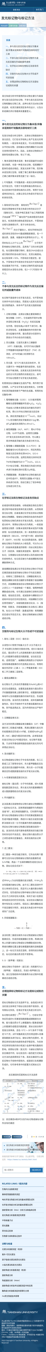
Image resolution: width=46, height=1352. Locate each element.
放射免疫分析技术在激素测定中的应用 (17, 1285)
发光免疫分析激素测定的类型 (18, 1145)
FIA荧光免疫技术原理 (10, 1296)
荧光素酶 (5, 1225)
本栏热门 (40, 9)
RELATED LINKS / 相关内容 (14, 1183)
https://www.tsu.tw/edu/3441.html (22, 1159)
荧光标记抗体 (7, 1231)
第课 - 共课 (37, 1137)
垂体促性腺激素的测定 (11, 1194)
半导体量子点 (7, 1220)
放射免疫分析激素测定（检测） (14, 1270)
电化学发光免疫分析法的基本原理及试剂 (18, 1199)
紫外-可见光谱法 (8, 1254)
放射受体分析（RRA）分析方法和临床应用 (19, 1210)
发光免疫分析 (17, 1137)
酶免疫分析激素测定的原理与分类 (15, 1291)
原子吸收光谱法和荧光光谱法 (13, 1259)
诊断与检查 (13, 26)
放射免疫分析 (7, 1275)
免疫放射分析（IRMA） (11, 1280)
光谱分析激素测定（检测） (13, 1249)
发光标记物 (7, 1137)
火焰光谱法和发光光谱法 (12, 1265)
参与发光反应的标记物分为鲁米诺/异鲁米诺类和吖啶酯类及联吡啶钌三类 (22, 50)
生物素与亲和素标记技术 (12, 1236)
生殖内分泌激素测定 (10, 1189)
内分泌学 (4, 26)
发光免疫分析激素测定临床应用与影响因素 (23, 1149)
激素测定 (22, 26)
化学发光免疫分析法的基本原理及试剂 (17, 1205)
